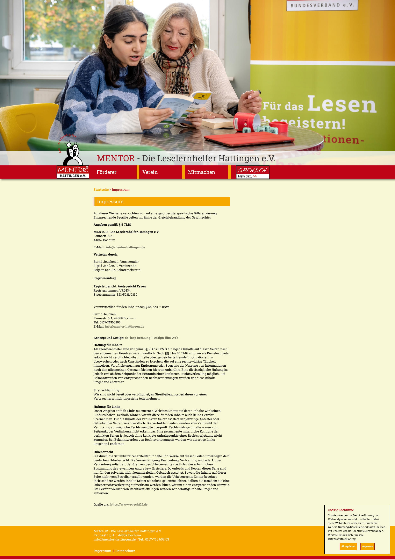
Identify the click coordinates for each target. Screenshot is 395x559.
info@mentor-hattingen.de (125, 247)
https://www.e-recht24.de (129, 504)
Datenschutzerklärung (342, 538)
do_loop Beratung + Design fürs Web (151, 338)
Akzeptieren (348, 546)
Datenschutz (125, 551)
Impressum (102, 551)
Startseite (101, 189)
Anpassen (367, 546)
